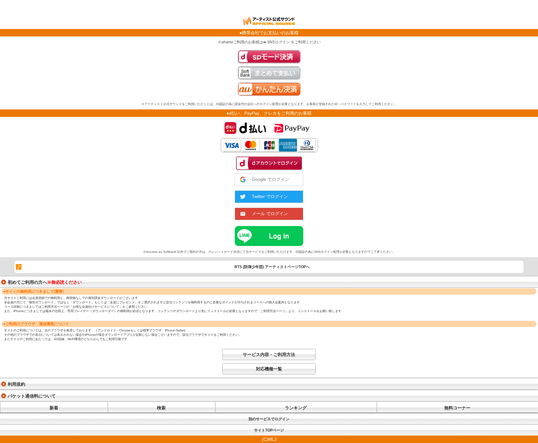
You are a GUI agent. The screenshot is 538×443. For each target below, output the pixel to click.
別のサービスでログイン (269, 419)
